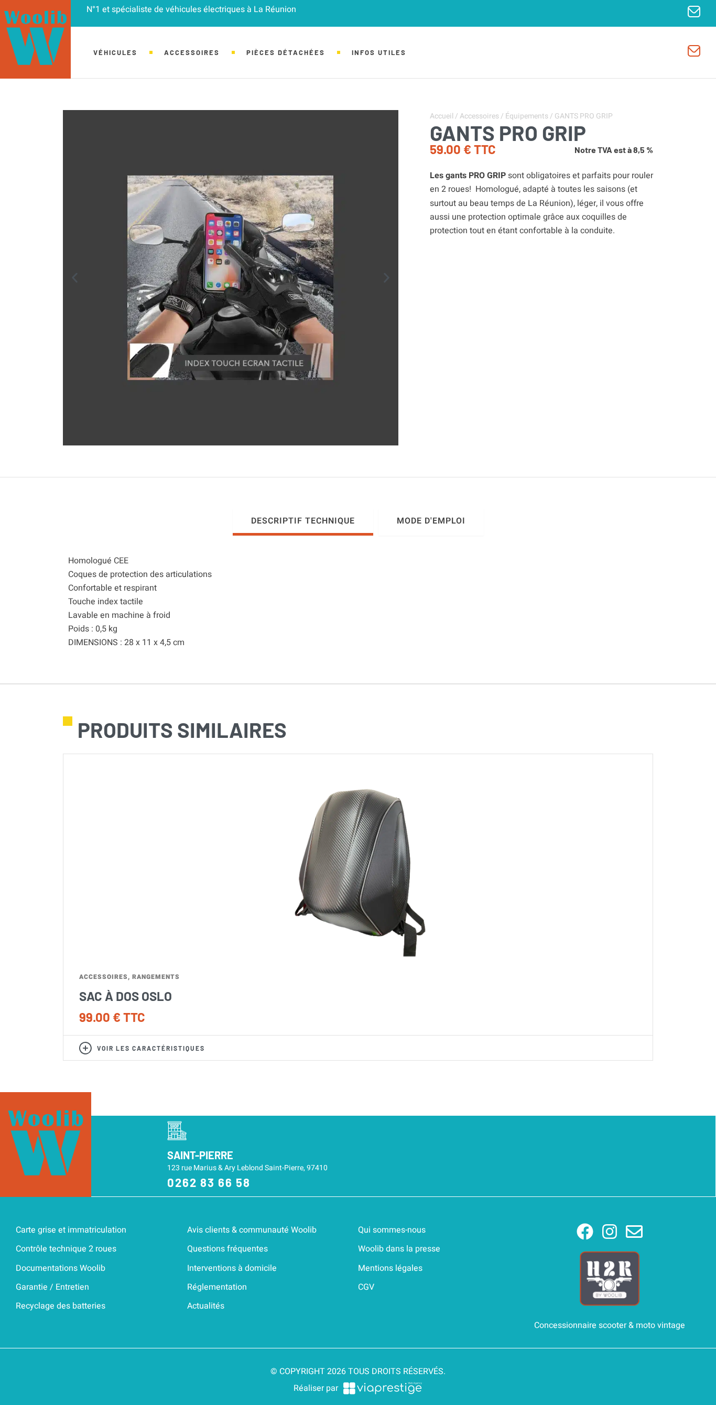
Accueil (441, 116)
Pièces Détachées (285, 52)
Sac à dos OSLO (125, 996)
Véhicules (115, 52)
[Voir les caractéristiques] (85, 1048)
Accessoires (192, 52)
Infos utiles (379, 52)
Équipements (526, 116)
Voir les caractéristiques (151, 1048)
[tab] (303, 522)
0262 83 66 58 (209, 1182)
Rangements (156, 977)
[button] (74, 278)
